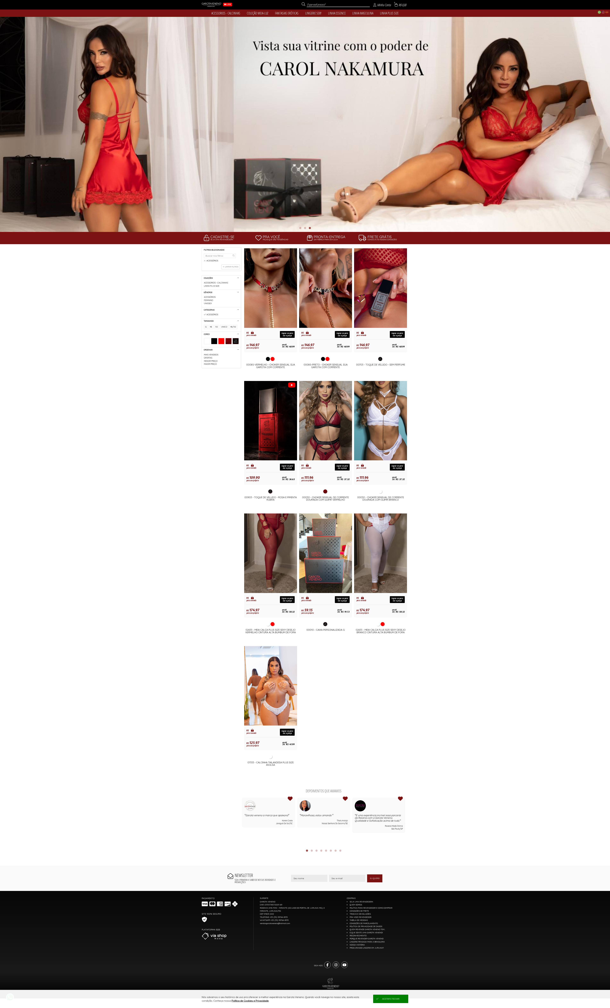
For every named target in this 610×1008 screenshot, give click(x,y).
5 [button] (326, 850)
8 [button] (340, 850)
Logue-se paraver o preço (287, 334)
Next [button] (405, 821)
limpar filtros (231, 267)
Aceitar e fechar (390, 999)
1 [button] (300, 228)
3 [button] (309, 228)
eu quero (375, 878)
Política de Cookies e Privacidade (250, 1000)
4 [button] (321, 850)
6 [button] (330, 850)
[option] (305, 124)
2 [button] (305, 228)
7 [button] (335, 850)
